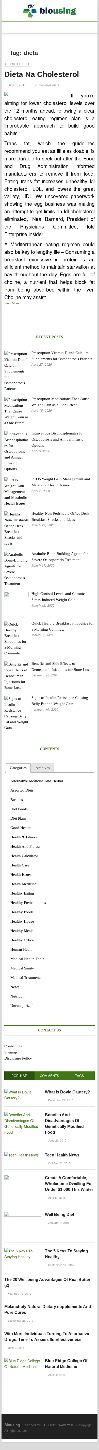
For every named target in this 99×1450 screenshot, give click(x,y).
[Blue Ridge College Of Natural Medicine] (22, 1360)
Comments (49, 1075)
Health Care (19, 865)
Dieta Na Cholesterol (41, 74)
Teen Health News (62, 1155)
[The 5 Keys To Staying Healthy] (22, 1250)
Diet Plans (18, 818)
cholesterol (43, 85)
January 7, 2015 (58, 1222)
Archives (43, 768)
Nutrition (17, 996)
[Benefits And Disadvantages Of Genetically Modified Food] (22, 1114)
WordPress (66, 1425)
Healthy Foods (22, 912)
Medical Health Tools (27, 959)
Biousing (12, 1424)
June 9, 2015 (15, 1347)
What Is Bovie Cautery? (67, 1092)
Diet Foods (19, 809)
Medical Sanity (22, 968)
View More (19, 303)
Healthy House (22, 921)
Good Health (20, 828)
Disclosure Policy (18, 1058)
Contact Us (13, 1046)
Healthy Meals (21, 931)
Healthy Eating (22, 893)
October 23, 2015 (58, 1163)
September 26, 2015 (20, 1320)
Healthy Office (22, 940)
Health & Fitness (23, 837)
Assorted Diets (17, 64)
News (14, 987)
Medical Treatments (25, 978)
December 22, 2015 (60, 1100)
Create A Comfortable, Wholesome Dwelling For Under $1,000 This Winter (69, 1184)
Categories (18, 768)
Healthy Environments (28, 903)
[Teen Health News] (21, 1154)
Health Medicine (23, 884)
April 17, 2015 (56, 1197)
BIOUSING (48, 1425)
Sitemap (10, 1052)
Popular (19, 1075)
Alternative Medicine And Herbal (36, 781)
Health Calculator (24, 856)
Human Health (22, 949)
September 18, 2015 (60, 1265)
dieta (55, 85)
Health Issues (20, 875)
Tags (79, 1075)
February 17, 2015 (19, 1293)
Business (17, 800)
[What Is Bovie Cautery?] (22, 1091)
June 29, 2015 (56, 1140)
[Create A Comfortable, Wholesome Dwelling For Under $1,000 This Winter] (22, 1177)
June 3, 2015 (16, 85)
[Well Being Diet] (22, 1214)
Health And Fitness (25, 846)
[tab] (18, 768)
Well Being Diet (59, 1214)
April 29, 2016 (56, 1375)
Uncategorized (22, 1006)
